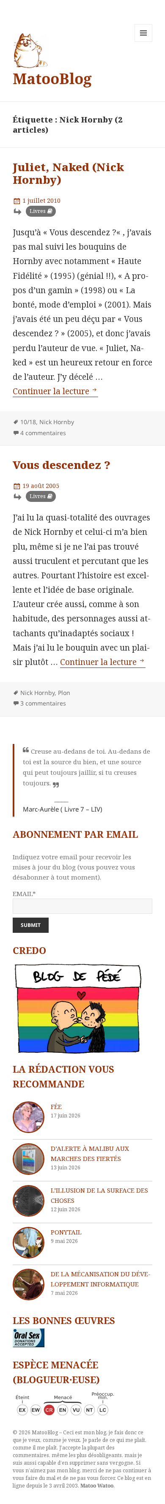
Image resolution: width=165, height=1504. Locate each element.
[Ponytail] (28, 1243)
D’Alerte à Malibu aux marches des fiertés (90, 1153)
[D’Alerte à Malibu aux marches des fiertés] (28, 1159)
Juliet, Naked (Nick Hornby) (68, 173)
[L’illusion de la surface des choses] (28, 1201)
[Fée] (28, 1117)
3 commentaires (43, 703)
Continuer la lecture (55, 391)
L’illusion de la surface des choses (99, 1195)
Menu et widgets (143, 41)
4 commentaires (43, 433)
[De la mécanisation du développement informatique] (28, 1284)
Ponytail (66, 1232)
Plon (64, 693)
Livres (38, 211)
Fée (56, 1106)
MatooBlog (52, 78)
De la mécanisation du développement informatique (101, 1279)
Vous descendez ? (61, 464)
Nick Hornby (56, 422)
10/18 (28, 422)
